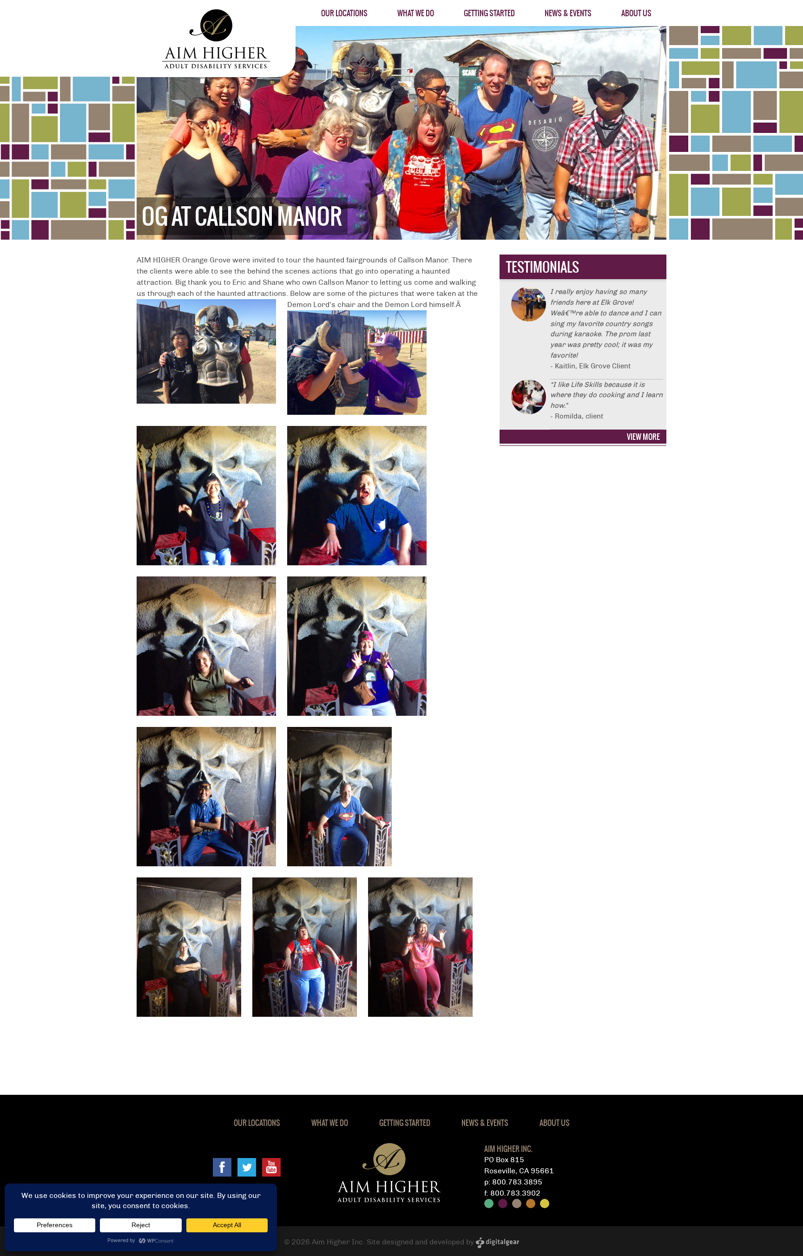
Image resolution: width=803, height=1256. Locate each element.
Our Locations (344, 13)
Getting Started (489, 13)
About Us (636, 13)
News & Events (568, 13)
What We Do (415, 13)
